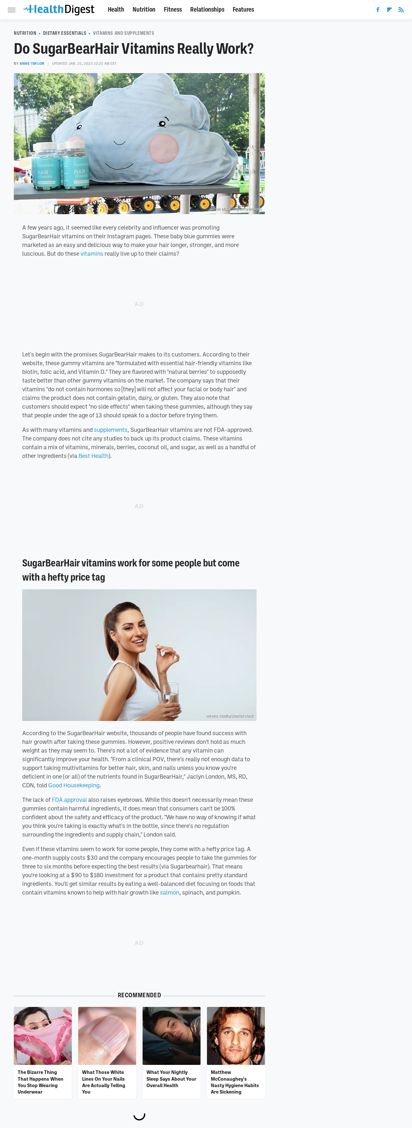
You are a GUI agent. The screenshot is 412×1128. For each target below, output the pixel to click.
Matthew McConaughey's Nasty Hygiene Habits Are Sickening (235, 1082)
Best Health (93, 455)
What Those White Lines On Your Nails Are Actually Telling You (103, 1082)
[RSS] (401, 11)
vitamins (91, 253)
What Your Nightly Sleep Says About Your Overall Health (171, 1078)
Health (116, 9)
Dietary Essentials (64, 33)
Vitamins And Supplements (123, 33)
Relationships (207, 9)
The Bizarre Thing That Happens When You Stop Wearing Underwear (40, 1082)
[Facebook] (378, 11)
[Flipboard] (389, 11)
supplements (110, 429)
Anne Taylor (32, 63)
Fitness (173, 9)
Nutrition (144, 9)
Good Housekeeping (73, 785)
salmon (169, 892)
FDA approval (69, 799)
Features (243, 9)
